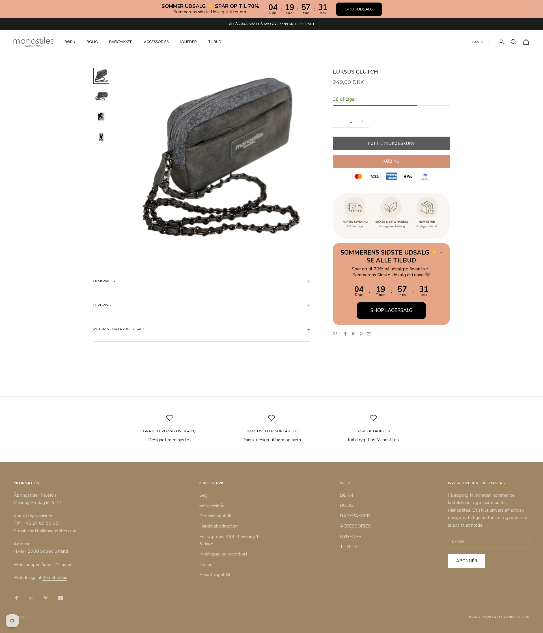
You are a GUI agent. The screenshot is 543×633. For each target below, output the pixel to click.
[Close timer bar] (537, 9)
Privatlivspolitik (214, 575)
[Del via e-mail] (369, 333)
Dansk (478, 42)
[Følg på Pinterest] (46, 598)
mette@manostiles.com (52, 531)
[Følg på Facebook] (16, 598)
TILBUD (214, 42)
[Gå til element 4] (101, 137)
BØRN (69, 42)
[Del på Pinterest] (361, 333)
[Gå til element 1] (101, 76)
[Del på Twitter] (353, 333)
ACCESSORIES (156, 42)
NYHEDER (188, 42)
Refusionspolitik (215, 516)
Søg (203, 495)
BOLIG (92, 42)
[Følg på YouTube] (60, 598)
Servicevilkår (211, 505)
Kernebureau (54, 577)
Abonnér (466, 561)
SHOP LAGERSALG (391, 310)
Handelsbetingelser (219, 526)
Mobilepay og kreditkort (223, 554)
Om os (205, 564)
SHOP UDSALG (359, 9)
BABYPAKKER (121, 42)
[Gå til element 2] (101, 96)
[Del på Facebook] (345, 333)
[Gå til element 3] (101, 116)
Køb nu (391, 161)
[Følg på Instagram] (31, 598)
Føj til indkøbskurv (391, 143)
